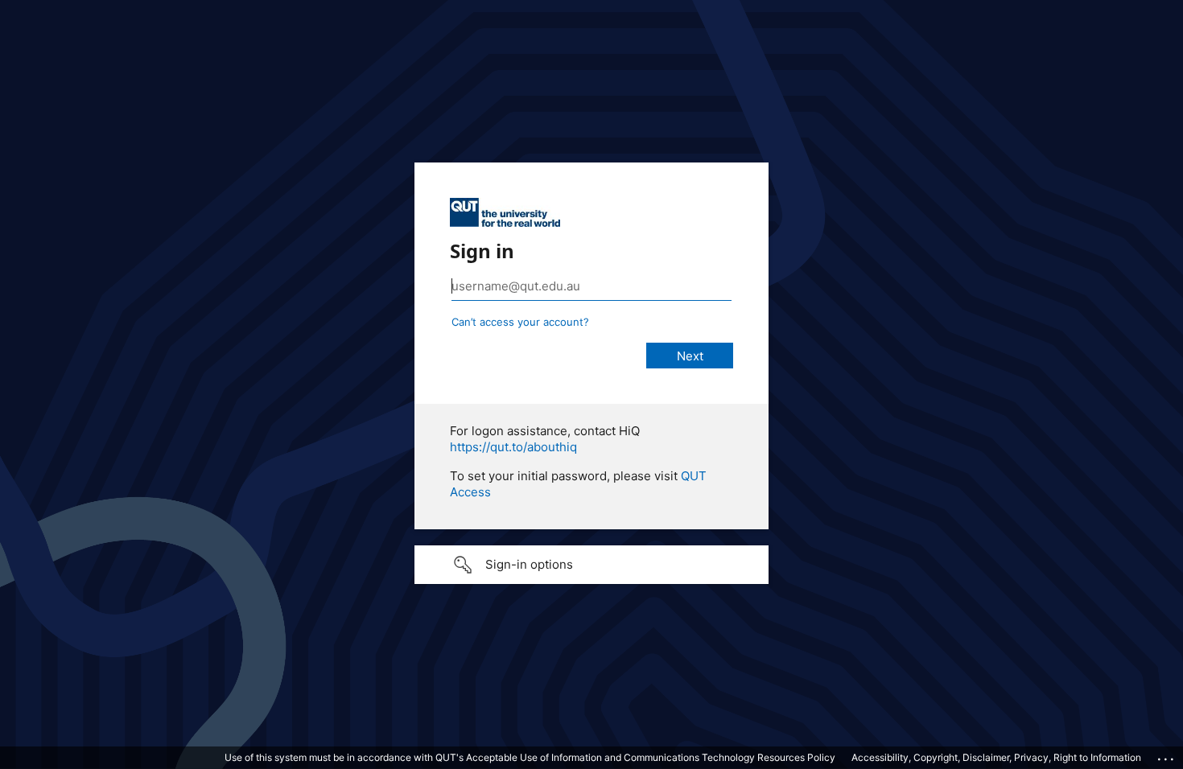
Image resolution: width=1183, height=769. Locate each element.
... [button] (1167, 755)
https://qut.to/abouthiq (513, 446)
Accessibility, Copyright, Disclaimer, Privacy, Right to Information (996, 757)
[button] (591, 564)
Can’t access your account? (520, 321)
